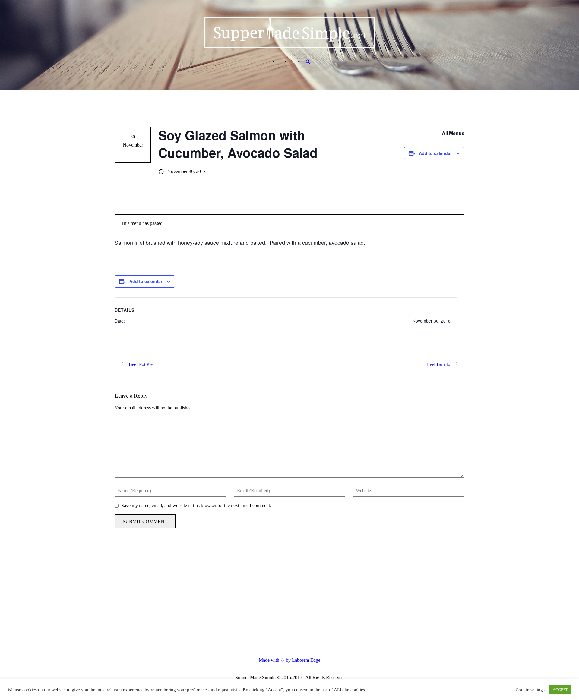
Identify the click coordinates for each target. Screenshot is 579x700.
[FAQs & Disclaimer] (280, 62)
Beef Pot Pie (141, 364)
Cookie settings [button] (530, 689)
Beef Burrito (438, 364)
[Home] (267, 62)
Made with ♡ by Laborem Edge (289, 660)
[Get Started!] (292, 62)
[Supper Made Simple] (289, 599)
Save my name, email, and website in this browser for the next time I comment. (196, 505)
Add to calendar (435, 153)
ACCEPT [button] (560, 689)
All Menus (453, 133)
